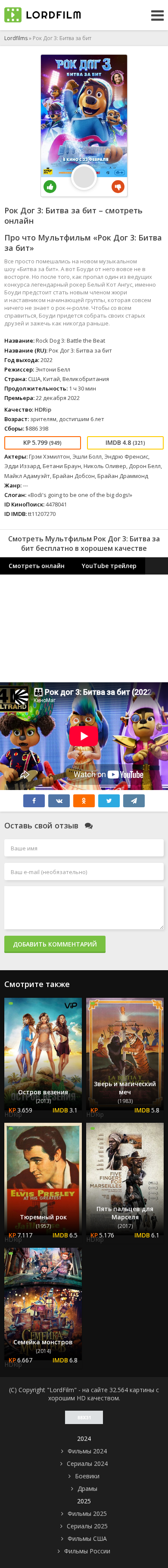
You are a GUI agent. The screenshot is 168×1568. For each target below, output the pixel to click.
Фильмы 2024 (87, 1451)
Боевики (87, 1476)
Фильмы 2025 (87, 1513)
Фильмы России (87, 1551)
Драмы (87, 1488)
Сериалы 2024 (87, 1463)
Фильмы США (87, 1538)
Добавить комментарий (55, 944)
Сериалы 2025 (87, 1526)
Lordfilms (16, 38)
